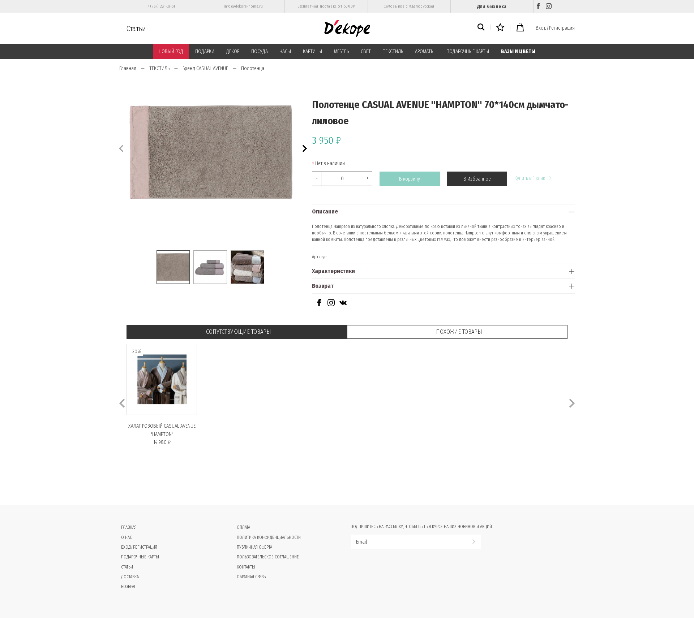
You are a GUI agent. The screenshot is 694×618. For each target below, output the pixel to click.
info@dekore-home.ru (243, 6)
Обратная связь (251, 576)
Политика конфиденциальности (269, 537)
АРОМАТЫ (424, 51)
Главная (127, 68)
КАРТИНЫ (312, 51)
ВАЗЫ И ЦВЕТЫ (518, 51)
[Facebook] (538, 6)
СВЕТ (366, 51)
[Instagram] (548, 6)
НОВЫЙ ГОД (171, 51)
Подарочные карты (140, 556)
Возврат (323, 285)
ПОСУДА (259, 51)
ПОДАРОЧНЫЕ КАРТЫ (467, 51)
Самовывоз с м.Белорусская (409, 6)
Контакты (246, 567)
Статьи (136, 28)
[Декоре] (347, 28)
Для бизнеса (492, 6)
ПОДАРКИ (204, 51)
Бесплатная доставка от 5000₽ (326, 6)
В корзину (409, 179)
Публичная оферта (254, 547)
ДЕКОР (232, 51)
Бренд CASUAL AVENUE (205, 68)
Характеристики (333, 271)
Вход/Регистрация (555, 28)
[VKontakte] (343, 305)
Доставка (130, 576)
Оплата (243, 527)
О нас (126, 537)
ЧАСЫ (285, 51)
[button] (304, 147)
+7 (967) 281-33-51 (160, 6)
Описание (325, 211)
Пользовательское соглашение (268, 556)
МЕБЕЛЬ (341, 51)
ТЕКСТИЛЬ (393, 51)
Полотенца (252, 68)
